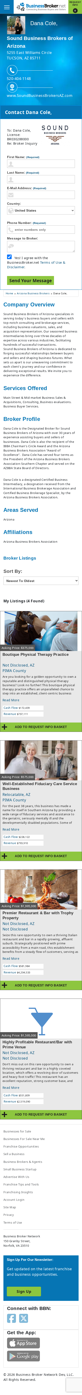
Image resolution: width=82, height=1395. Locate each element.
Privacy (8, 1215)
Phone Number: (26, 223)
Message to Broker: (22, 238)
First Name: (23, 157)
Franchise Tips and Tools (21, 1184)
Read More (11, 700)
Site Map (9, 1207)
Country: (14, 203)
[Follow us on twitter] (23, 1318)
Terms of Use (12, 1222)
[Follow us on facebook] (11, 1318)
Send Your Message (30, 280)
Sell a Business (13, 1154)
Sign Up (24, 1291)
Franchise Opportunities (21, 1146)
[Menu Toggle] (7, 7)
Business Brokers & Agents (22, 1162)
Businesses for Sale (17, 1131)
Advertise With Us (16, 1177)
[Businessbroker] (41, 6)
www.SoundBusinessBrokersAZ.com (39, 95)
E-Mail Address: (26, 188)
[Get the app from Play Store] (23, 1356)
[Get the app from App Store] (23, 1343)
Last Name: (23, 172)
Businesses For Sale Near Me (24, 1139)
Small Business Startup (20, 1169)
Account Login (13, 1200)
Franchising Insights (18, 1192)
